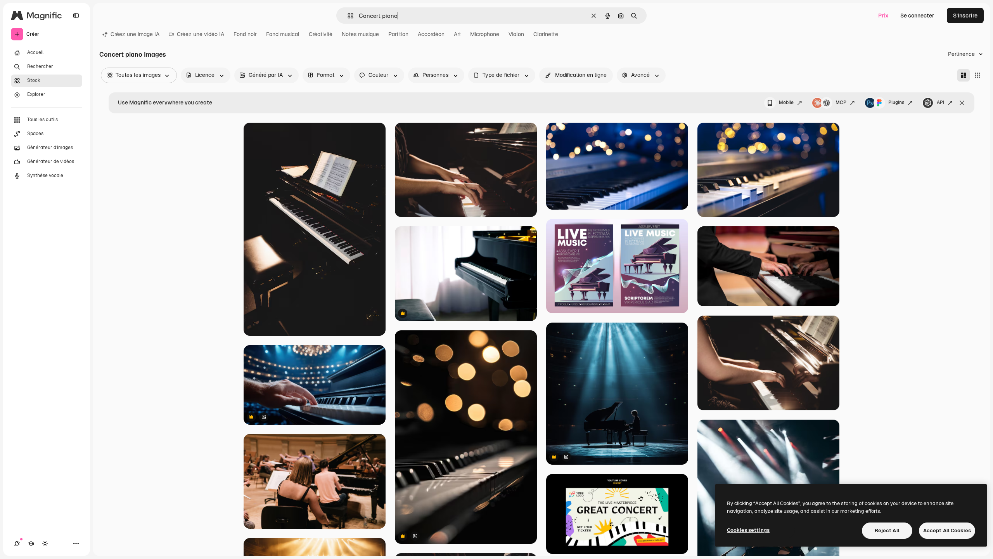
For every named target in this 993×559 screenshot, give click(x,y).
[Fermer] (962, 103)
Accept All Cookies (947, 530)
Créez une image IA (135, 34)
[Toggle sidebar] (76, 15)
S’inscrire (965, 15)
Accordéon (431, 34)
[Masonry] (963, 75)
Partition (398, 34)
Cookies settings (748, 530)
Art (457, 34)
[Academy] (31, 543)
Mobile (786, 102)
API (940, 102)
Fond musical (282, 34)
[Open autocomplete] (347, 16)
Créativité (320, 34)
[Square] (977, 75)
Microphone (484, 34)
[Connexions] (17, 543)
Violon (516, 34)
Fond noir (245, 34)
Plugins (896, 102)
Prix (883, 15)
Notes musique (360, 34)
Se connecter (917, 15)
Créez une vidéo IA (200, 34)
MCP (841, 102)
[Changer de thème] (45, 543)
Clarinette (545, 34)
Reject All (887, 530)
